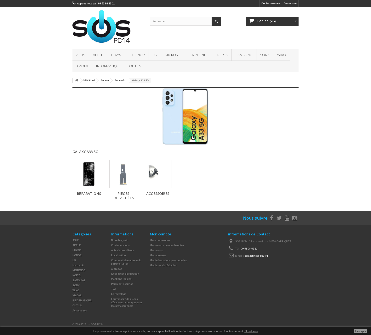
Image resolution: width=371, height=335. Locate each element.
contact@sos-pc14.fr (256, 255)
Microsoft (174, 54)
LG (155, 54)
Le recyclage (118, 294)
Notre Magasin (119, 240)
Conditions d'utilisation (125, 273)
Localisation (118, 255)
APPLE (98, 54)
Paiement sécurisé (122, 284)
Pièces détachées (123, 195)
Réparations (89, 193)
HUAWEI (117, 54)
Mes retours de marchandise (167, 245)
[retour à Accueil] (76, 80)
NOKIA (222, 54)
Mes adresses (158, 255)
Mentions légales (121, 278)
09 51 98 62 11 (249, 248)
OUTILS (135, 66)
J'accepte (360, 331)
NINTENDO (200, 54)
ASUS (80, 54)
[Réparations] (89, 174)
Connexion (290, 3)
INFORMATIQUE (108, 66)
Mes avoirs (156, 250)
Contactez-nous (270, 3)
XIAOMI (82, 66)
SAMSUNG (244, 54)
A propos (116, 268)
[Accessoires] (158, 174)
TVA (113, 289)
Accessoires (157, 193)
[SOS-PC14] (108, 27)
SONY (264, 54)
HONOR (138, 54)
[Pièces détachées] (123, 174)
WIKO (281, 54)
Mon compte (160, 234)
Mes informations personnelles (168, 260)
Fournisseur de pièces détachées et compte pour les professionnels (126, 302)
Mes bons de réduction (163, 265)
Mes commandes (160, 240)
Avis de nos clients (122, 250)
